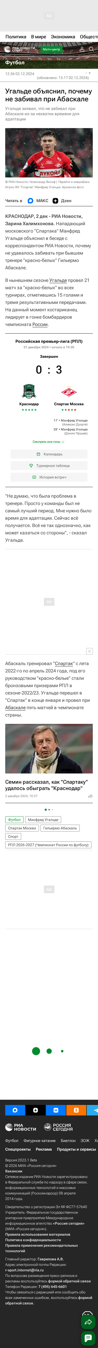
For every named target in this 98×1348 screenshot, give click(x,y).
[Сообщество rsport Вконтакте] (56, 1110)
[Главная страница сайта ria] (6, 49)
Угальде (58, 280)
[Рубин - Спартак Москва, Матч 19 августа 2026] (75, 410)
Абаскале (15, 707)
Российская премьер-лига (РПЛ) (49, 341)
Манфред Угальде (74, 420)
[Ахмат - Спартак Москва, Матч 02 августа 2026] (63, 410)
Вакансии (13, 1171)
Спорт (13, 836)
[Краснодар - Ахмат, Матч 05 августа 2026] (26, 410)
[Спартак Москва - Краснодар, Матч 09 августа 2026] (29, 410)
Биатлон (68, 1140)
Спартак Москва (22, 828)
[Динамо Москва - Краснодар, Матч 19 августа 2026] (35, 410)
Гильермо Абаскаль (60, 828)
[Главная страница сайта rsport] (31, 49)
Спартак (64, 663)
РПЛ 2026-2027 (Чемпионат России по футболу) (48, 845)
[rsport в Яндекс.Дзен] (35, 1110)
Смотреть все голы (46, 442)
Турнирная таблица (53, 466)
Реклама (44, 1149)
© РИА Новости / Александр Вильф (30, 182)
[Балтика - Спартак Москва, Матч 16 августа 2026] (72, 410)
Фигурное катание (40, 1140)
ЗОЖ (85, 1140)
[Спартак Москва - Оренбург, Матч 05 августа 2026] (66, 410)
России (40, 324)
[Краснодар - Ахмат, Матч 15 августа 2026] (32, 410)
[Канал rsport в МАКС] (15, 1110)
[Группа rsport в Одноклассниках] (76, 1110)
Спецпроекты (18, 1149)
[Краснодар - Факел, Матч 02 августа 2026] (23, 410)
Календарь (53, 454)
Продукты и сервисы (76, 1149)
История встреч (52, 477)
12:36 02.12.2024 (19, 74)
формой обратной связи (69, 1281)
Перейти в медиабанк (74, 182)
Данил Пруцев (76, 433)
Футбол (14, 820)
